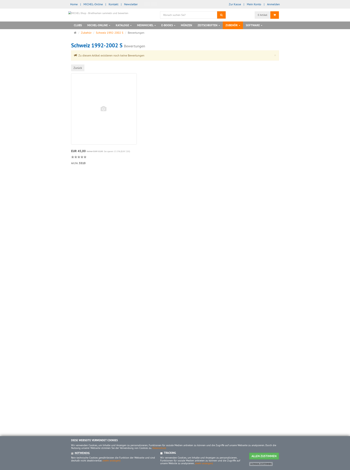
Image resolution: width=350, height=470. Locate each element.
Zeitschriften (208, 25)
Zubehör (231, 25)
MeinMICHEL (145, 25)
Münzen (186, 25)
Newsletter (131, 4)
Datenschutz (159, 448)
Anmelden (273, 4)
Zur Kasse (235, 4)
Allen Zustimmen (264, 456)
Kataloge (123, 25)
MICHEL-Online (93, 4)
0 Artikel (262, 15)
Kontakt (113, 4)
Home (74, 4)
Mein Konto (254, 4)
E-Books (167, 25)
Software (253, 25)
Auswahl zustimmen (261, 464)
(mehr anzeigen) (111, 460)
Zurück (77, 68)
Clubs (78, 25)
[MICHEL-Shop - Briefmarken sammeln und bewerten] (98, 13)
